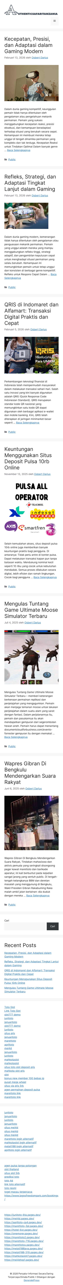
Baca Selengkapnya (18, 150)
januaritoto (10, 1022)
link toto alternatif (14, 1184)
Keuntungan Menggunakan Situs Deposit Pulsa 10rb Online (28, 458)
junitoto (8, 1018)
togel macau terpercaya (18, 1191)
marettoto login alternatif (19, 1138)
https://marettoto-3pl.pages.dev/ (23, 1226)
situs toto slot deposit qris (19, 1067)
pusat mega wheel (15, 1082)
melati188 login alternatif (18, 1146)
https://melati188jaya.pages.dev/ (23, 1248)
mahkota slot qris (14, 1070)
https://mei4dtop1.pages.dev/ (21, 1259)
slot (6, 1074)
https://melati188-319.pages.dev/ (24, 1252)
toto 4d (8, 1180)
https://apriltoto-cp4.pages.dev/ (23, 1222)
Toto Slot (9, 1007)
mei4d (8, 1048)
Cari (6, 920)
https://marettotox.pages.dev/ (22, 1244)
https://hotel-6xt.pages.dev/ (21, 1229)
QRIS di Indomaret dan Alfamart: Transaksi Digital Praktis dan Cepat (31, 313)
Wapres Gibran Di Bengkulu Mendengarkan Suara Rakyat (30, 772)
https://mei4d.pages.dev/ (19, 1218)
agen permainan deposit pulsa (22, 1089)
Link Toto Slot (12, 1010)
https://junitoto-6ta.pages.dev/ (22, 1214)
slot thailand (11, 1169)
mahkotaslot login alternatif (20, 1142)
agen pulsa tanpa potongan (20, 1165)
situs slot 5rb (12, 1173)
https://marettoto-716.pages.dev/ (24, 1241)
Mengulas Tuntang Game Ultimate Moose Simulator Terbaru (31, 610)
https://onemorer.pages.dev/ (21, 1233)
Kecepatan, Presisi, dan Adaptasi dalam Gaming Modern (28, 45)
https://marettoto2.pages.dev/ (22, 1237)
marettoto (10, 1040)
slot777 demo (12, 1014)
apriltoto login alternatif (18, 1150)
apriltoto (9, 1044)
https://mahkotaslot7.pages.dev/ (23, 1256)
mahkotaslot (11, 1059)
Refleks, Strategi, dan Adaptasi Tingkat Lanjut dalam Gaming (30, 182)
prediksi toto (11, 1176)
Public (12, 159)
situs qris (9, 1033)
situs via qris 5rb (14, 1085)
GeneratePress (31, 1280)
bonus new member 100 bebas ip (24, 1078)
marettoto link (12, 1093)
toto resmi (10, 1188)
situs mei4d (11, 1127)
